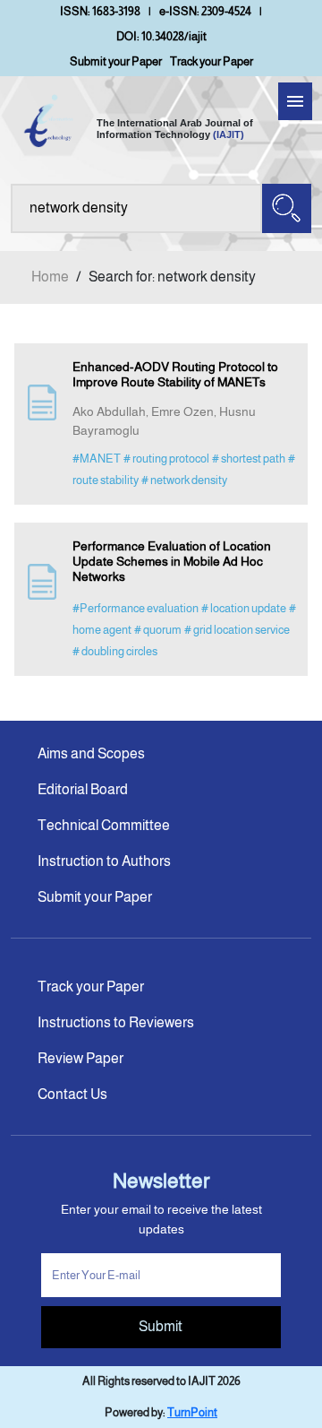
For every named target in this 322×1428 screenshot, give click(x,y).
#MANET (96, 458)
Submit (160, 1326)
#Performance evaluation (135, 608)
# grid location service (237, 629)
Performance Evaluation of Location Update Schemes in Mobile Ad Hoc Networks (171, 561)
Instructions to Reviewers (116, 1022)
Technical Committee (104, 825)
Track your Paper (211, 61)
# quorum (158, 629)
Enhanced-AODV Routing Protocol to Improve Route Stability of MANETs (175, 374)
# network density (184, 480)
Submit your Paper (116, 61)
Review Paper (80, 1058)
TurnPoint (192, 1412)
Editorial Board (83, 789)
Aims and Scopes (91, 753)
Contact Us (72, 1094)
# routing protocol (166, 458)
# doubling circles (114, 651)
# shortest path (248, 458)
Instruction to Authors (104, 861)
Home (50, 276)
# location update (243, 608)
